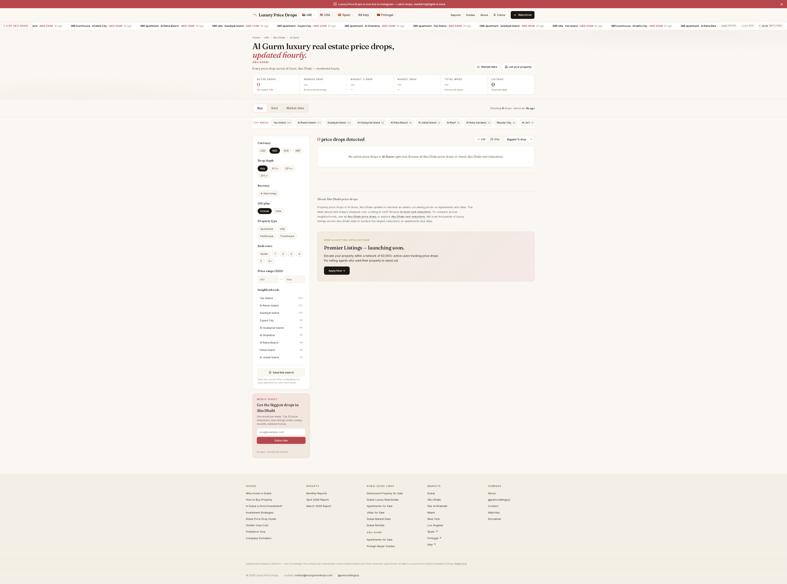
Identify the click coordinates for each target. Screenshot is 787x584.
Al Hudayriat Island (370, 122)
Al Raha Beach (401, 122)
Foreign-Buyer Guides (381, 546)
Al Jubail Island (429, 122)
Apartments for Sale (379, 506)
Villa (282, 228)
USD (263, 150)
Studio (264, 253)
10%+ (275, 168)
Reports (456, 15)
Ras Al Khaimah (437, 506)
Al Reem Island (309, 122)
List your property (520, 66)
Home (256, 37)
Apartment (266, 228)
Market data (489, 66)
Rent (274, 108)
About (484, 15)
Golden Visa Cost (257, 525)
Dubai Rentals (375, 525)
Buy (260, 108)
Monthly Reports (316, 493)
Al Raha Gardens (478, 122)
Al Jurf (527, 122)
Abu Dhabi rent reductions (485, 156)
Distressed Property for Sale (385, 493)
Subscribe (281, 440)
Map (497, 139)
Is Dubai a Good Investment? (264, 506)
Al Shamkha (281, 335)
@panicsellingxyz (499, 499)
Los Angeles (435, 525)
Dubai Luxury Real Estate (383, 499)
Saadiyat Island (339, 122)
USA (325, 15)
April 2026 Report (317, 499)
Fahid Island (281, 350)
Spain (344, 15)
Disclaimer (494, 518)
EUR (286, 150)
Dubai (431, 493)
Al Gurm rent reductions (415, 211)
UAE (307, 15)
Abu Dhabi (279, 37)
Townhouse (287, 236)
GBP (297, 150)
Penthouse (266, 236)
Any (262, 168)
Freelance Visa (255, 531)
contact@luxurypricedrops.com (313, 575)
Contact (493, 506)
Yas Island (282, 122)
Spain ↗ (433, 531)
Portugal (385, 15)
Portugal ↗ (434, 538)
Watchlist (494, 512)
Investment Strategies (260, 512)
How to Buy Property (259, 499)
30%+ (264, 175)
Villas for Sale (375, 512)
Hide (278, 211)
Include (264, 211)
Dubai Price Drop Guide (261, 518)
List (483, 139)
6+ (270, 261)
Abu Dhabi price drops (438, 156)
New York (434, 518)
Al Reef (453, 122)
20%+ (289, 168)
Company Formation (259, 538)
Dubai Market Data (379, 518)
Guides (470, 15)
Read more (461, 563)
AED (274, 150)
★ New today (268, 193)
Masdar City (506, 122)
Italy (363, 15)
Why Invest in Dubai (258, 493)
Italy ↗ (432, 544)
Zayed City (281, 320)
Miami (431, 512)
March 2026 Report (318, 506)
